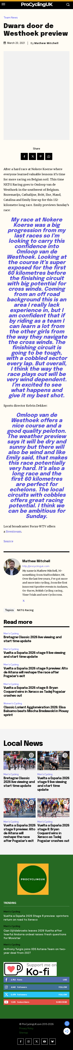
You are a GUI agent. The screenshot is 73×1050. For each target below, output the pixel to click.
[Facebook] (24, 156)
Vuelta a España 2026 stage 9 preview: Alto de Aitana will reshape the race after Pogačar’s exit (36, 672)
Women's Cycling (13, 703)
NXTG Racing (25, 610)
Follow (63, 987)
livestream (13, 531)
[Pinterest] (40, 156)
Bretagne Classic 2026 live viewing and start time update (19, 782)
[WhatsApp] (48, 156)
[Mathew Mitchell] (12, 580)
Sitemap (23, 1032)
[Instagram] (29, 1041)
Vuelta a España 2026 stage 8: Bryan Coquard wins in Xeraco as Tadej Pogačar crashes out (34, 691)
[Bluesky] (52, 1041)
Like (65, 979)
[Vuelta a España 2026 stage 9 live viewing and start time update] (53, 760)
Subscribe (61, 1002)
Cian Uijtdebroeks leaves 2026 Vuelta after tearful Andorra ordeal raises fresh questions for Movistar (35, 934)
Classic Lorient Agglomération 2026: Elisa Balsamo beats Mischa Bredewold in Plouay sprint (36, 711)
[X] (32, 156)
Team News (11, 17)
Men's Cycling (11, 633)
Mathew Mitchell (46, 43)
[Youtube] (44, 1041)
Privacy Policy (26, 1028)
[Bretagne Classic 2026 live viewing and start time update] (20, 760)
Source (8, 541)
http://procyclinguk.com (35, 566)
